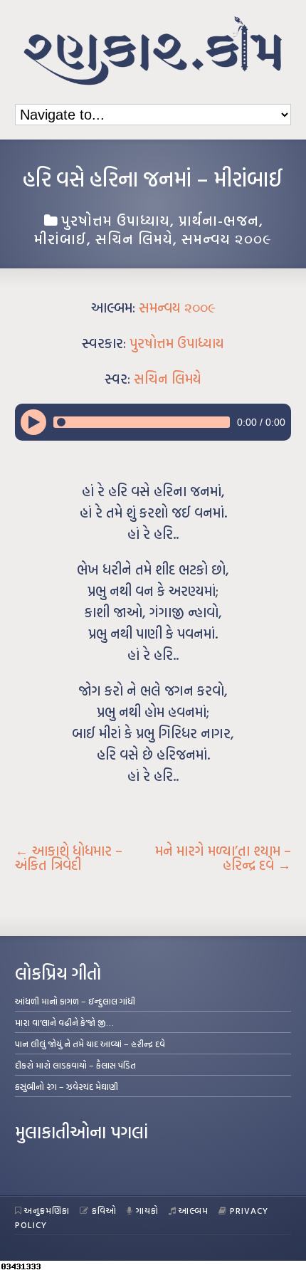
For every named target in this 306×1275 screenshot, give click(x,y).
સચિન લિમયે (134, 238)
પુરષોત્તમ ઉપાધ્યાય (115, 220)
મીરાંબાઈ (60, 238)
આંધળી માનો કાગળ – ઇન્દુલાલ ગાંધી (75, 1001)
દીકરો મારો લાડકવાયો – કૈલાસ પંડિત (75, 1065)
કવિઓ (104, 1210)
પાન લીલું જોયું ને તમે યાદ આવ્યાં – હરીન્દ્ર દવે (90, 1043)
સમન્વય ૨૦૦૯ (226, 238)
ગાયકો (147, 1210)
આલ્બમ (194, 1210)
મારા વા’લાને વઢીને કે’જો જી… (64, 1022)
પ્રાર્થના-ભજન (219, 220)
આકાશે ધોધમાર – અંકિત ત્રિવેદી (68, 858)
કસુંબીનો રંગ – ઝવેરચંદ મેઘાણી (66, 1086)
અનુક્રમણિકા (47, 1210)
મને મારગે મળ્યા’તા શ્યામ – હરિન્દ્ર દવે (223, 858)
